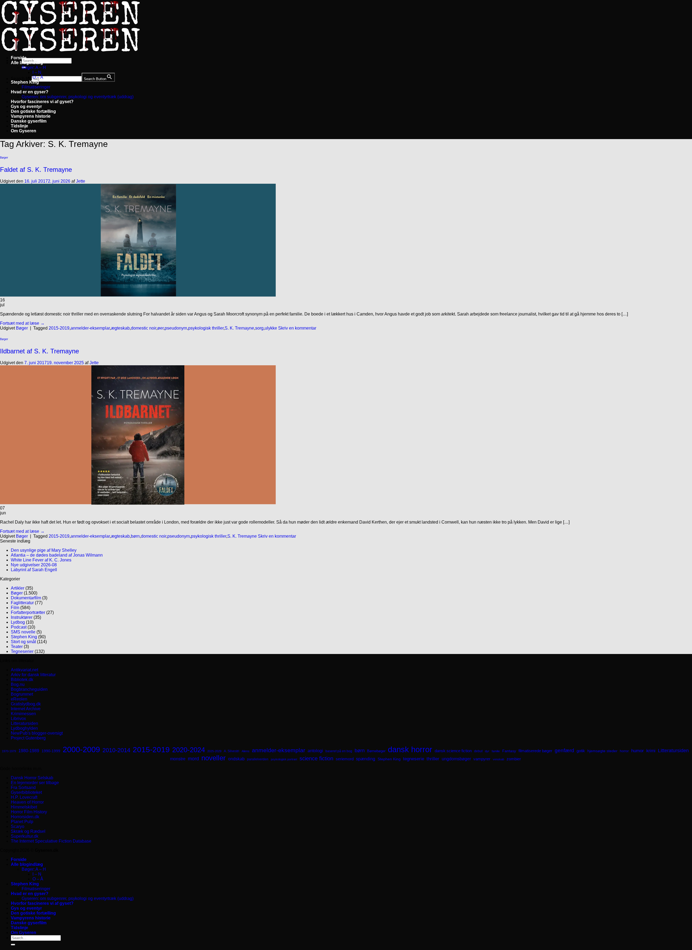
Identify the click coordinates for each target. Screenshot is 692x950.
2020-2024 (188, 750)
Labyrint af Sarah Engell (34, 569)
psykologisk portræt (284, 759)
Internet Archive (26, 708)
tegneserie (413, 758)
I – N (36, 72)
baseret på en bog (338, 751)
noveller (213, 758)
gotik (581, 751)
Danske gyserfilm (28, 121)
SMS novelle (23, 632)
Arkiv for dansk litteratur (33, 674)
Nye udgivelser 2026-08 (34, 565)
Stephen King (25, 82)
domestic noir (143, 328)
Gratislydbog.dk (26, 704)
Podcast (18, 627)
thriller (433, 758)
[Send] (13, 944)
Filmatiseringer (36, 87)
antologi (315, 750)
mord (193, 758)
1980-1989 (28, 750)
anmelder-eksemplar (90, 328)
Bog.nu (18, 684)
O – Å (37, 77)
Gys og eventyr (26, 106)
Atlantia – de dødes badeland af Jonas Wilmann (57, 555)
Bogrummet (22, 694)
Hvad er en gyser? (29, 92)
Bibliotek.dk (22, 679)
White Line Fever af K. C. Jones (41, 560)
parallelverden (257, 759)
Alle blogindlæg (27, 62)
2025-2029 (214, 751)
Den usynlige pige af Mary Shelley (43, 550)
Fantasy (509, 751)
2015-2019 (59, 328)
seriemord (345, 759)
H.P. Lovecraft (24, 797)
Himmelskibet (24, 807)
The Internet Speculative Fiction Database (51, 841)
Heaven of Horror (27, 802)
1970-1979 (9, 751)
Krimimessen (23, 713)
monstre (177, 758)
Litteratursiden (24, 723)
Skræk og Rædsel (28, 831)
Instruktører (21, 617)
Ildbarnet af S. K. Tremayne (39, 351)
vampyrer (481, 759)
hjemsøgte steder (602, 751)
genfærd (564, 750)
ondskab (236, 758)
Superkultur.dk (24, 836)
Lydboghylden (24, 728)
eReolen (19, 699)
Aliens (245, 751)
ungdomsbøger (456, 759)
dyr (487, 751)
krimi (651, 750)
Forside (18, 57)
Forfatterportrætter (28, 612)
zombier (514, 759)
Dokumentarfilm (26, 598)
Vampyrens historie (31, 116)
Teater (17, 646)
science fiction (316, 758)
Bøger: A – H (34, 67)
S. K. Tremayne (239, 328)
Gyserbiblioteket (26, 792)
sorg (259, 328)
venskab (498, 759)
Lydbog (18, 622)
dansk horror (410, 749)
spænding (365, 759)
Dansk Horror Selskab (32, 777)
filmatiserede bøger (535, 750)
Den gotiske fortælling (33, 111)
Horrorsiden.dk (25, 816)
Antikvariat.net (24, 670)
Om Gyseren (23, 131)
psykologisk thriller (206, 328)
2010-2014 (116, 750)
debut (478, 751)
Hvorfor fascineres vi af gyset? (42, 101)
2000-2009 (81, 749)
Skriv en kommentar (297, 328)
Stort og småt (23, 641)
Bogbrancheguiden (29, 689)
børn (135, 536)
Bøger (4, 157)
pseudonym (176, 328)
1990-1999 (51, 751)
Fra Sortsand (23, 787)
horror (624, 751)
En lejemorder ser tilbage (35, 782)
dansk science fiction (453, 750)
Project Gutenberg (28, 738)
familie (496, 751)
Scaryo (17, 826)
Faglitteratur (22, 602)
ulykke (271, 328)
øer (160, 328)
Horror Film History (29, 812)
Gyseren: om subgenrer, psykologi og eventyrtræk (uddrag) (78, 96)
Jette (80, 181)
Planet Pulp (22, 821)
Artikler (17, 588)
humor (637, 750)
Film (15, 607)
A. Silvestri (231, 751)
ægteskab (120, 328)
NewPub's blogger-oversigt (37, 733)
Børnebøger (376, 751)
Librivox (18, 718)
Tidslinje (19, 126)
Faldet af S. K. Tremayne (36, 169)
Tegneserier (22, 651)
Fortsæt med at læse (22, 323)
